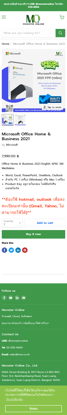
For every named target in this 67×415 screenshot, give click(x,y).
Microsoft (12, 145)
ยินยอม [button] (34, 408)
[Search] (60, 33)
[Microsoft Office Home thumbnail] (7, 120)
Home (5, 43)
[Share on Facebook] (4, 250)
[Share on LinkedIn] (18, 250)
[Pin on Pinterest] (25, 250)
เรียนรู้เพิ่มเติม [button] (14, 399)
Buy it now (33, 234)
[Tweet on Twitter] (11, 250)
